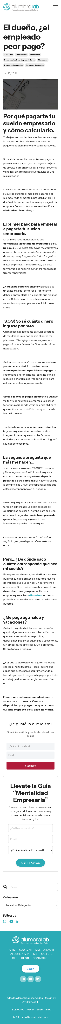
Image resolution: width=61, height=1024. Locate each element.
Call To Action (30, 862)
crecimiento (21, 55)
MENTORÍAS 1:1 (44, 949)
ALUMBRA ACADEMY (23, 954)
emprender (35, 55)
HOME (11, 949)
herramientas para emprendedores (19, 60)
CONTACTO (40, 958)
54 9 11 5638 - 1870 (40, 1009)
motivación (42, 60)
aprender (8, 55)
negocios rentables (35, 65)
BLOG (25, 958)
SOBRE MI (25, 949)
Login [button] (30, 968)
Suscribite (30, 765)
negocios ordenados (13, 65)
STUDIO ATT (30, 1002)
